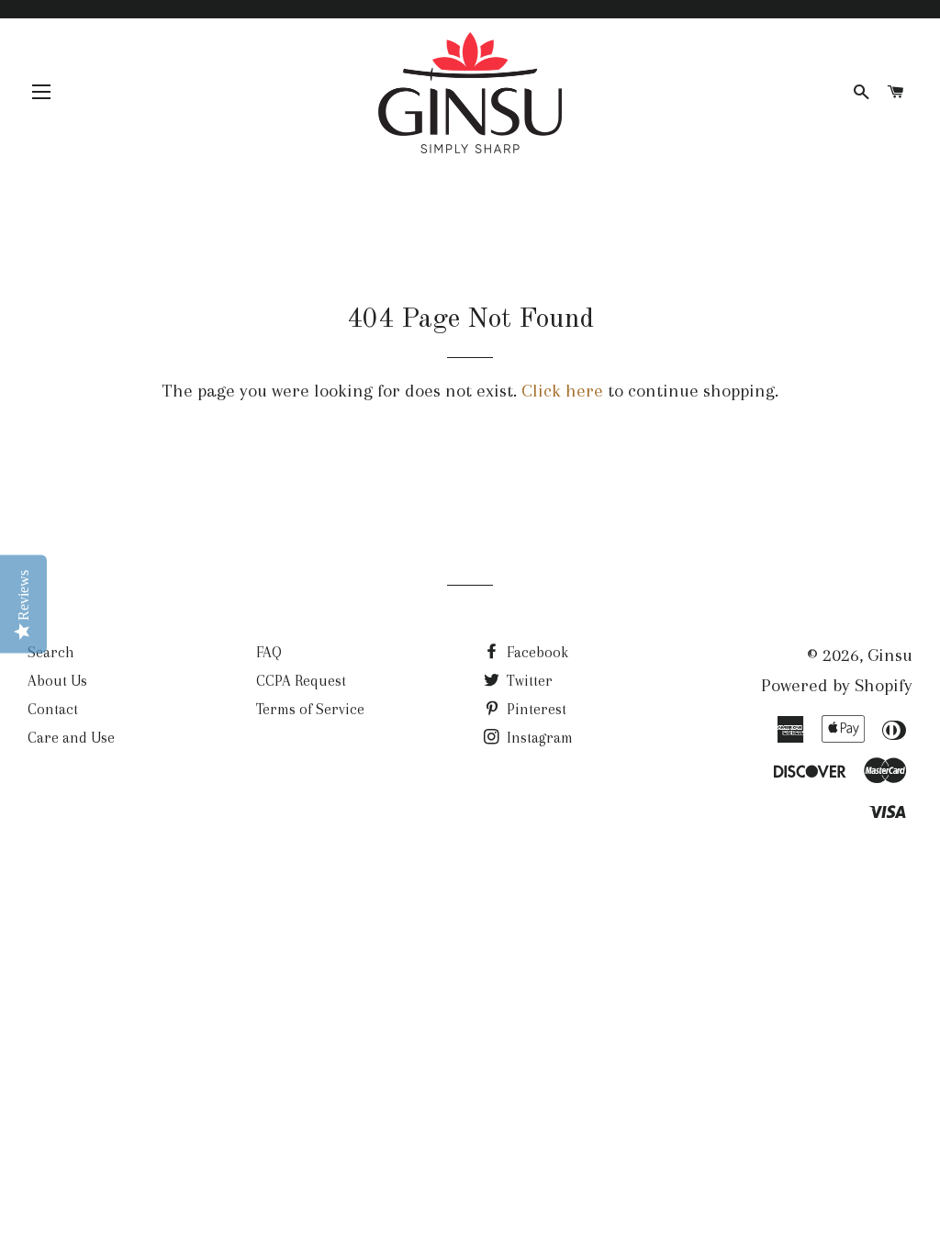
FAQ (269, 652)
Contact (53, 709)
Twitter (528, 680)
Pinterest (534, 709)
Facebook (535, 652)
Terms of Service (310, 709)
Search (51, 652)
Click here (562, 390)
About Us (57, 680)
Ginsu (889, 655)
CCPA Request (301, 680)
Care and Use (71, 737)
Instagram (538, 737)
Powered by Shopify (836, 685)
